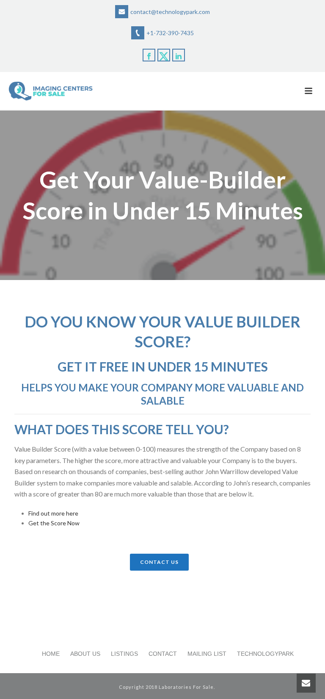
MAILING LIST (206, 653)
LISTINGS (124, 653)
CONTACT (163, 653)
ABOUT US (85, 653)
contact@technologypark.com (170, 11)
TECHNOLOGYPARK (265, 653)
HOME (51, 653)
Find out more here (53, 513)
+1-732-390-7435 (170, 32)
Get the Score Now (54, 523)
